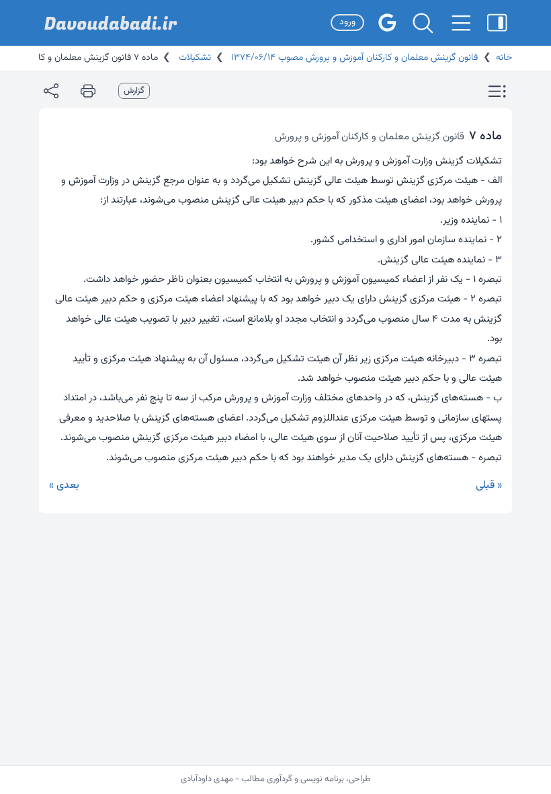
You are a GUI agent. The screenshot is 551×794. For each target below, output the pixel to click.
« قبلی (489, 485)
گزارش (134, 91)
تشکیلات (193, 57)
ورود (347, 22)
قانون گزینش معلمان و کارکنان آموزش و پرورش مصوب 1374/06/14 (353, 57)
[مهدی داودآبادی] (111, 23)
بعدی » (64, 485)
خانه (504, 57)
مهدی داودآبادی (207, 779)
